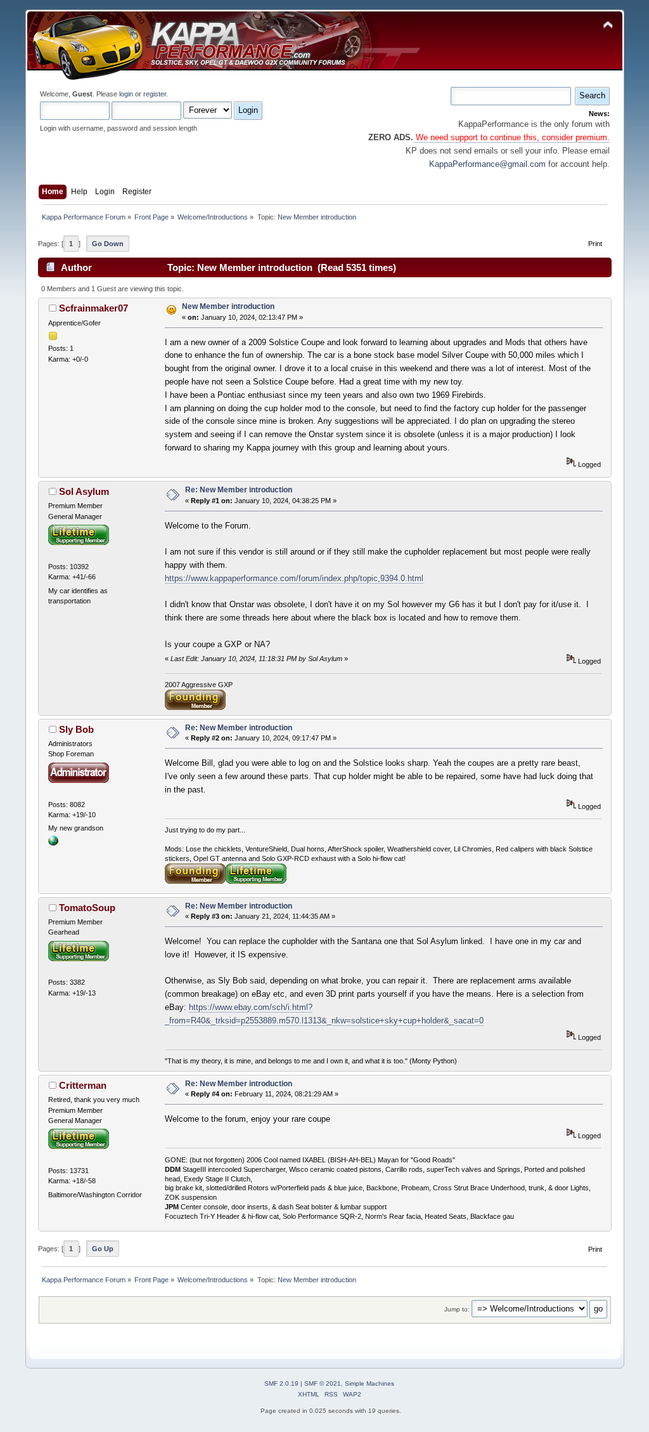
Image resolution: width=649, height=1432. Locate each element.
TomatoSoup (87, 907)
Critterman (82, 1085)
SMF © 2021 (322, 1383)
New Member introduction (228, 306)
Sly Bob (76, 729)
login (126, 94)
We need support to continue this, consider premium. (511, 137)
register (154, 94)
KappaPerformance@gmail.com (487, 164)
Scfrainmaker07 (93, 308)
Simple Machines (369, 1383)
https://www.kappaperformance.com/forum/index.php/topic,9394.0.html (294, 578)
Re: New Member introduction (238, 489)
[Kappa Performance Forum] (53, 843)
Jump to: (457, 1309)
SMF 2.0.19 (281, 1383)
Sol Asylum (84, 491)
